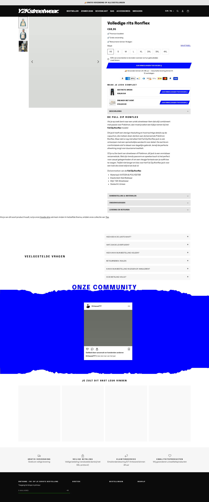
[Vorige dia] (31, 62)
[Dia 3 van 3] (23, 46)
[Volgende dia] (99, 62)
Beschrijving (115, 111)
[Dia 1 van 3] (23, 22)
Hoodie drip (45, 217)
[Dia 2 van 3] (23, 34)
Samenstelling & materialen (122, 196)
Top (107, 217)
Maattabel (186, 45)
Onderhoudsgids (117, 203)
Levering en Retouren (119, 210)
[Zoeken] (177, 11)
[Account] (182, 11)
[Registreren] (67, 490)
